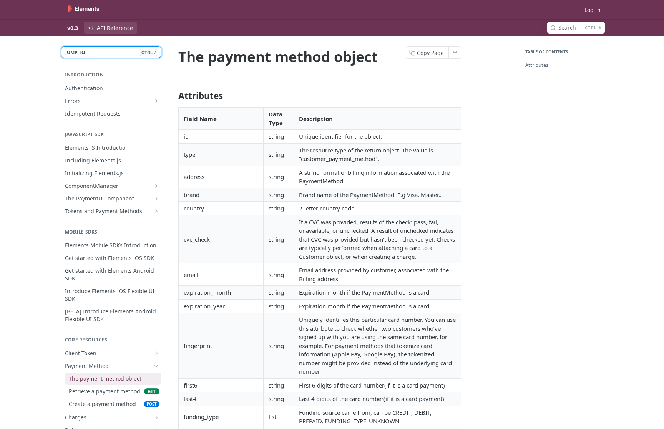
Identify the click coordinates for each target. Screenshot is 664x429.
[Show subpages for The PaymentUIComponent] (156, 198)
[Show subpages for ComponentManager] (156, 186)
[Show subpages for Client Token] (156, 353)
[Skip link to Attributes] (173, 96)
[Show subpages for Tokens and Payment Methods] (156, 211)
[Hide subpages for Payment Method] (156, 366)
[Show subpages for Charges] (156, 417)
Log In (592, 9)
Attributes (536, 64)
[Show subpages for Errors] (156, 101)
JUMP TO (110, 52)
